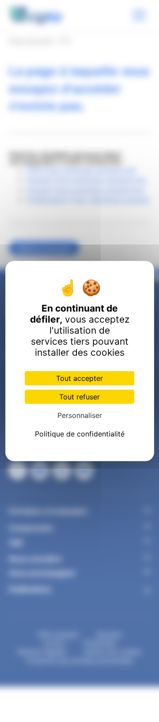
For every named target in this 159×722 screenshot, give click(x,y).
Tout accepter (79, 378)
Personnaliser (79, 415)
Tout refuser (79, 396)
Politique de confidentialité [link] (80, 433)
